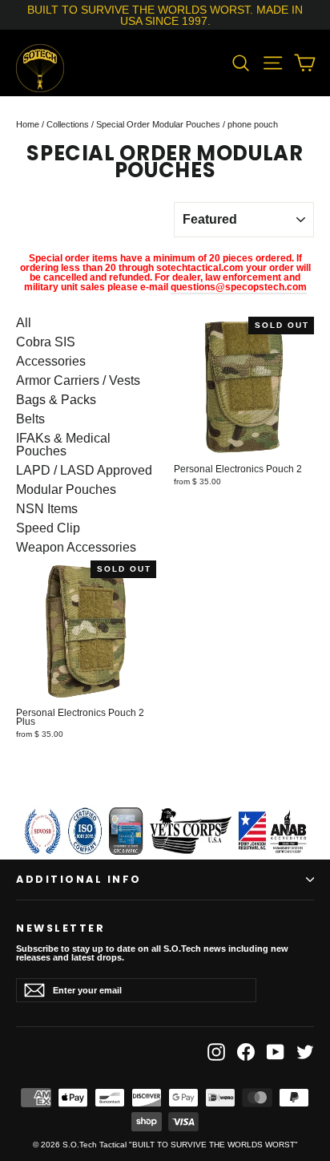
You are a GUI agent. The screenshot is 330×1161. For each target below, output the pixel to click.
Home (27, 124)
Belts (30, 419)
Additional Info (79, 879)
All (23, 323)
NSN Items (47, 509)
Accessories (51, 361)
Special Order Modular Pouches (158, 124)
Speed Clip (48, 528)
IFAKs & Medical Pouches (63, 445)
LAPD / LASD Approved (84, 470)
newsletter (60, 926)
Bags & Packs (56, 400)
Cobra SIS (45, 342)
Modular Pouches (66, 489)
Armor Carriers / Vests (78, 380)
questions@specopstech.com (239, 287)
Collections (67, 124)
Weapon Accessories (76, 547)
